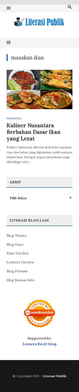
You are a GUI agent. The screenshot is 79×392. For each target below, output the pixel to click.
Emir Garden (17, 253)
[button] (9, 8)
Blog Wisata (17, 235)
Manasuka (14, 118)
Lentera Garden (20, 262)
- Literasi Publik (53, 376)
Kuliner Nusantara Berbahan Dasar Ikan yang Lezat (34, 132)
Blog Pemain (17, 271)
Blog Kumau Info (20, 280)
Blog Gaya (15, 244)
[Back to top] (66, 379)
